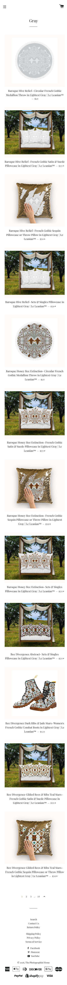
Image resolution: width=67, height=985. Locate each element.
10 (38, 896)
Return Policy (33, 927)
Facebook (35, 948)
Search (33, 919)
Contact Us (33, 923)
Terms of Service (33, 941)
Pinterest (35, 952)
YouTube (35, 956)
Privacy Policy (33, 937)
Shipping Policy (33, 933)
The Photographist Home (37, 962)
